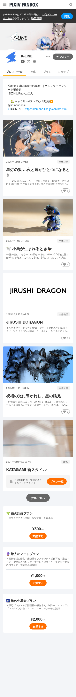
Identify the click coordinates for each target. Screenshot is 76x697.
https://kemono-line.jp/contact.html (46, 109)
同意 (67, 16)
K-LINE (27, 56)
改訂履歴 (36, 18)
